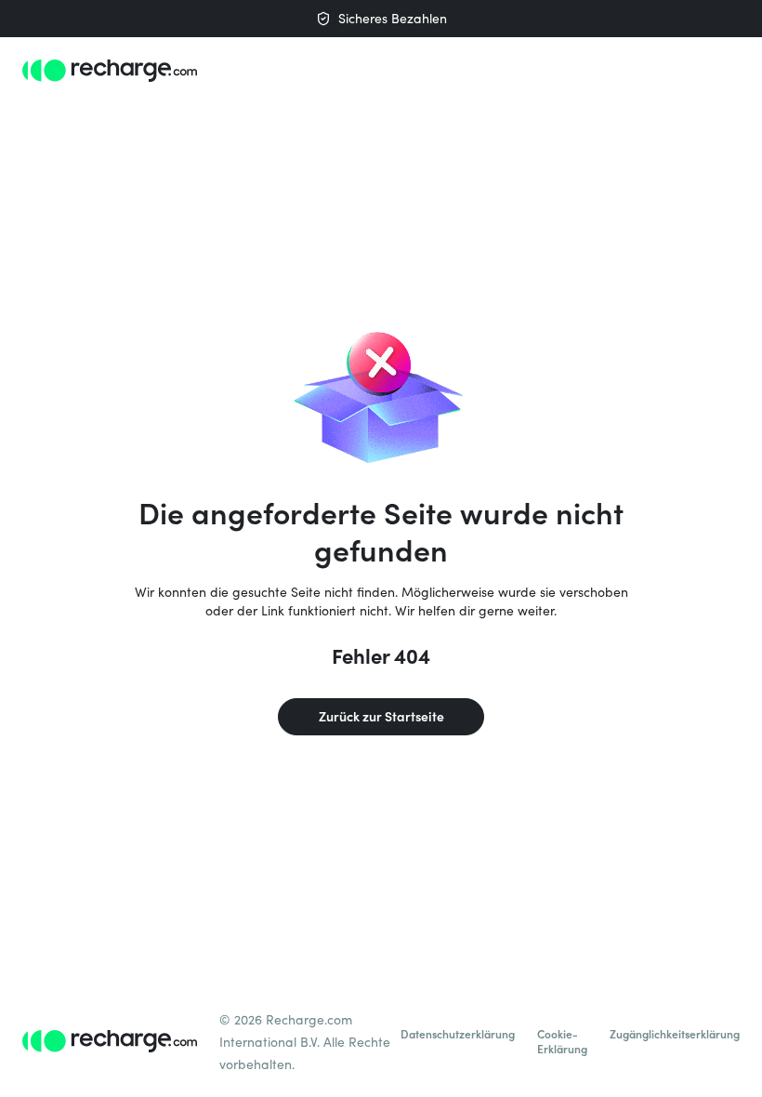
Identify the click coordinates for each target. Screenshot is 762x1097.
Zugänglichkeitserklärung (675, 1033)
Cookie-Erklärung (562, 1041)
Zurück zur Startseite (381, 716)
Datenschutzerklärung (458, 1033)
